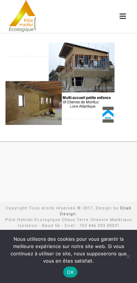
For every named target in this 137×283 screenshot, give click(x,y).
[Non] (128, 256)
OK (70, 272)
